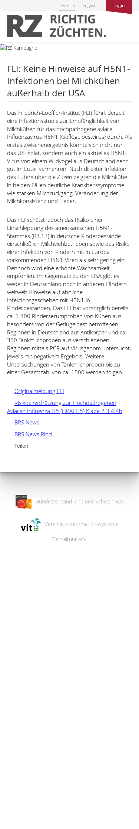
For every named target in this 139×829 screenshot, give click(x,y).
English (89, 5)
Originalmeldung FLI (35, 391)
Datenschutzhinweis (23, 825)
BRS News (23, 422)
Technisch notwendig (12, 705)
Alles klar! (11, 798)
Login (119, 5)
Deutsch (67, 5)
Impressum (13, 818)
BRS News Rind (29, 434)
